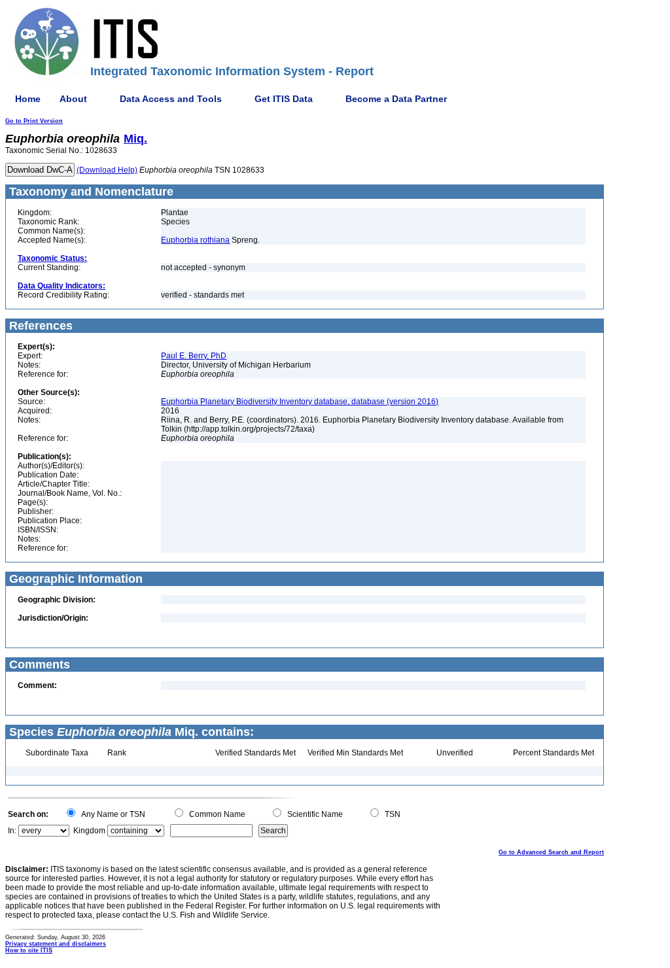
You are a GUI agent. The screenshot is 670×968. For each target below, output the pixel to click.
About (73, 99)
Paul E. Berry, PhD (193, 355)
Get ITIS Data (284, 99)
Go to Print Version (34, 121)
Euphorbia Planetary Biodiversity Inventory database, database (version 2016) (299, 401)
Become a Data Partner (396, 99)
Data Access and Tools (171, 99)
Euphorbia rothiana (195, 240)
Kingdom (89, 830)
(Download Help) (107, 170)
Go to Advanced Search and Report (551, 852)
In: (12, 830)
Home (28, 99)
